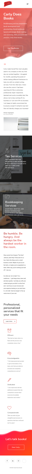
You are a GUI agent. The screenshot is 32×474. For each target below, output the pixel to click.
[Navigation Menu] (27, 4)
